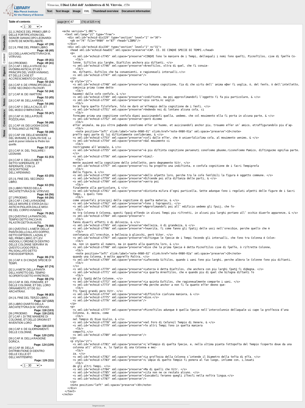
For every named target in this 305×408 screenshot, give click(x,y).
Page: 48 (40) (45, 50)
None (4, 133)
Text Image (62, 11)
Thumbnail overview (105, 11)
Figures (4, 71)
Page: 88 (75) (45, 279)
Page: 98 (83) (45, 294)
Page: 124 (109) (44, 344)
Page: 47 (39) (45, 44)
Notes (4, 102)
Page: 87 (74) (45, 266)
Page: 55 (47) (45, 113)
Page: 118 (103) (44, 310)
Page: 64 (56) (45, 194)
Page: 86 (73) (45, 257)
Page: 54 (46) (45, 103)
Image (77, 11)
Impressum (98, 405)
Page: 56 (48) (45, 122)
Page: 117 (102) (44, 300)
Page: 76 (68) (45, 225)
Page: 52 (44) (45, 91)
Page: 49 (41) (45, 59)
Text (49, 11)
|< (66, 21)
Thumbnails (4, 43)
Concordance (4, 118)
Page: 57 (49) (45, 147)
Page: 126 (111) (44, 360)
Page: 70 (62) (45, 213)
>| (98, 21)
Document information (136, 11)
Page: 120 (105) (44, 335)
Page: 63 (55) (45, 175)
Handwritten (4, 87)
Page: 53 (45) (45, 97)
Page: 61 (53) (45, 157)
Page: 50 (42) (45, 81)
